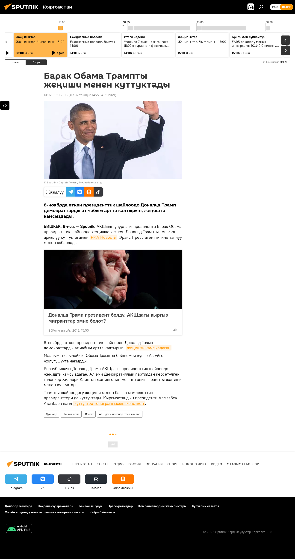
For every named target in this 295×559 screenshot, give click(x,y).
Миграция (154, 464)
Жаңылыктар (71, 414)
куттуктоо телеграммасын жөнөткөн (109, 403)
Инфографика (194, 464)
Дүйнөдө (51, 414)
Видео (216, 464)
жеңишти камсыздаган (148, 347)
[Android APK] (19, 529)
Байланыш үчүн (90, 506)
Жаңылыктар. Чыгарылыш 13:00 (40, 42)
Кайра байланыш (102, 512)
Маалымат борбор (243, 464)
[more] (175, 330)
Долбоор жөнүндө (18, 506)
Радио (118, 464)
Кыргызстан (81, 464)
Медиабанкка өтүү (90, 182)
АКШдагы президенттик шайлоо (119, 414)
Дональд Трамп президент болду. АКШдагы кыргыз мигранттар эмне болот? (108, 318)
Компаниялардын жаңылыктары (162, 506)
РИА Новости (103, 237)
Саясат (89, 414)
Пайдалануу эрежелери (55, 506)
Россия (134, 464)
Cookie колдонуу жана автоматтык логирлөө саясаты (44, 512)
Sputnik (51, 182)
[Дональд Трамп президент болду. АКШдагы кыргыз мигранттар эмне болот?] (113, 279)
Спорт (172, 464)
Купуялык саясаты (205, 506)
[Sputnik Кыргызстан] (22, 11)
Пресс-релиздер (120, 506)
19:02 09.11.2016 (56, 95)
